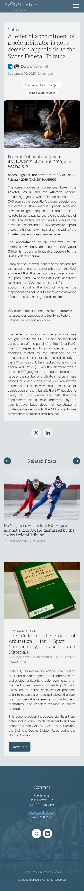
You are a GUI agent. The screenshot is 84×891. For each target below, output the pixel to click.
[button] (7, 460)
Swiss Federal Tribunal (42, 92)
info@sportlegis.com (42, 812)
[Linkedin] (48, 433)
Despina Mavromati (34, 66)
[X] (36, 433)
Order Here (19, 747)
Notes (13, 29)
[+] (42, 494)
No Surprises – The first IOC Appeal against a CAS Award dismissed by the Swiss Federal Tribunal (39, 530)
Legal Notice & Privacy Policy (42, 872)
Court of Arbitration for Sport (42, 85)
